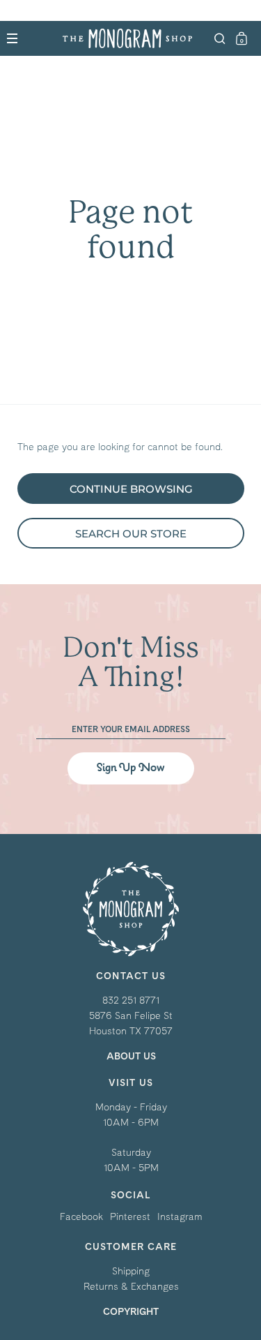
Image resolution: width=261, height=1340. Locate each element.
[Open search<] (220, 38)
